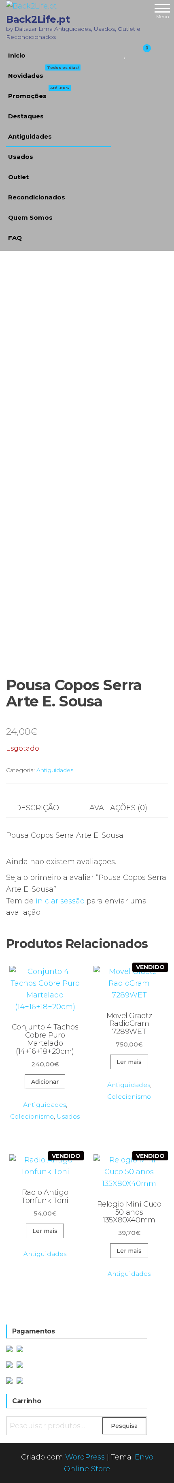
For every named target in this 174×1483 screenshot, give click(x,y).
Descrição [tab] (37, 807)
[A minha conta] (132, 53)
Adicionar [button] (45, 1081)
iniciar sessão (60, 901)
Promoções (38, 93)
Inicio (16, 55)
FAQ (15, 238)
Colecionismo (32, 1116)
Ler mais (129, 1062)
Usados (20, 156)
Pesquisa (124, 1426)
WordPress (85, 1457)
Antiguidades (30, 136)
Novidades (43, 72)
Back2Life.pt (38, 19)
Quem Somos (30, 217)
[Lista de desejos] (125, 53)
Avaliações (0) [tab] (118, 807)
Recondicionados (36, 197)
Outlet (18, 177)
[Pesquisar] (115, 53)
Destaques (26, 116)
